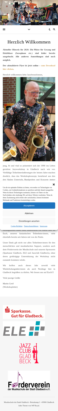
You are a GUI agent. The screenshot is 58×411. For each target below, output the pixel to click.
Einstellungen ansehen (29, 221)
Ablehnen (29, 213)
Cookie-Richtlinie (17, 226)
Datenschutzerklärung (31, 226)
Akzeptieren (29, 205)
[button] (53, 184)
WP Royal (35, 406)
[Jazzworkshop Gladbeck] (29, 11)
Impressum (43, 226)
